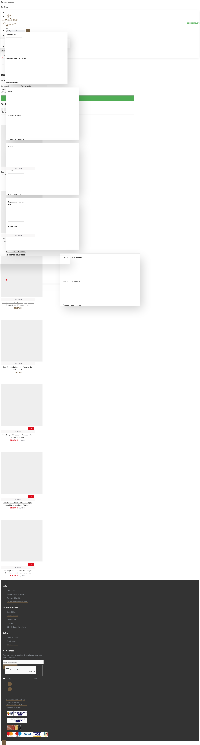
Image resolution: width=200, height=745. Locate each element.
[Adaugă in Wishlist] (3, 577)
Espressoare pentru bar (16, 203)
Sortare (4, 112)
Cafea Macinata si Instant (16, 58)
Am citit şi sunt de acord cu (22, 679)
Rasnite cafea (13, 226)
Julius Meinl (18, 169)
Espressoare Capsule (71, 281)
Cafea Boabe (11, 34)
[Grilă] (2, 109)
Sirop (10, 147)
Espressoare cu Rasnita (72, 257)
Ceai (10, 91)
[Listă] (5, 109)
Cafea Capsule (12, 82)
